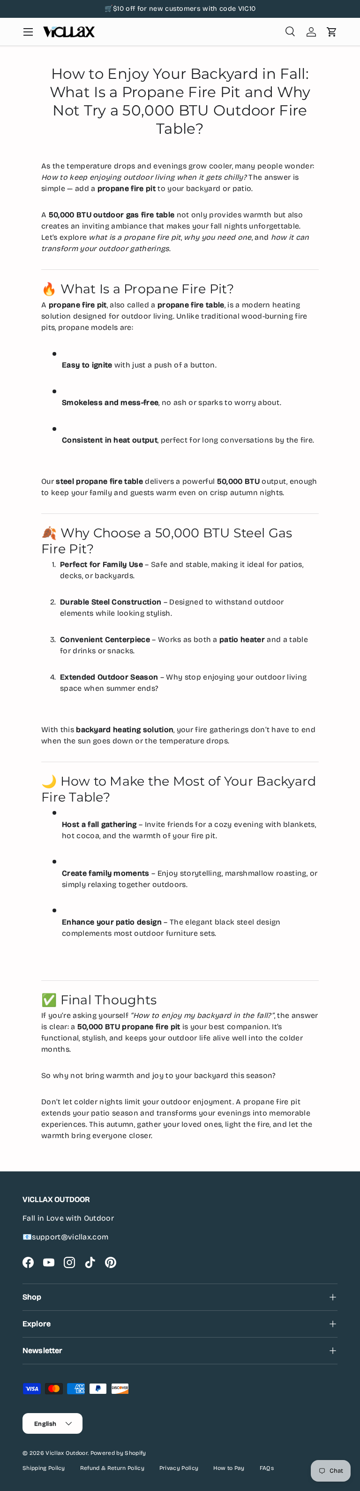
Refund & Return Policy (112, 1468)
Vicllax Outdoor (66, 1453)
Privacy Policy (178, 1468)
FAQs (267, 1468)
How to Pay (228, 1468)
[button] (332, 32)
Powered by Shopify (118, 1453)
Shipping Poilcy (43, 1468)
